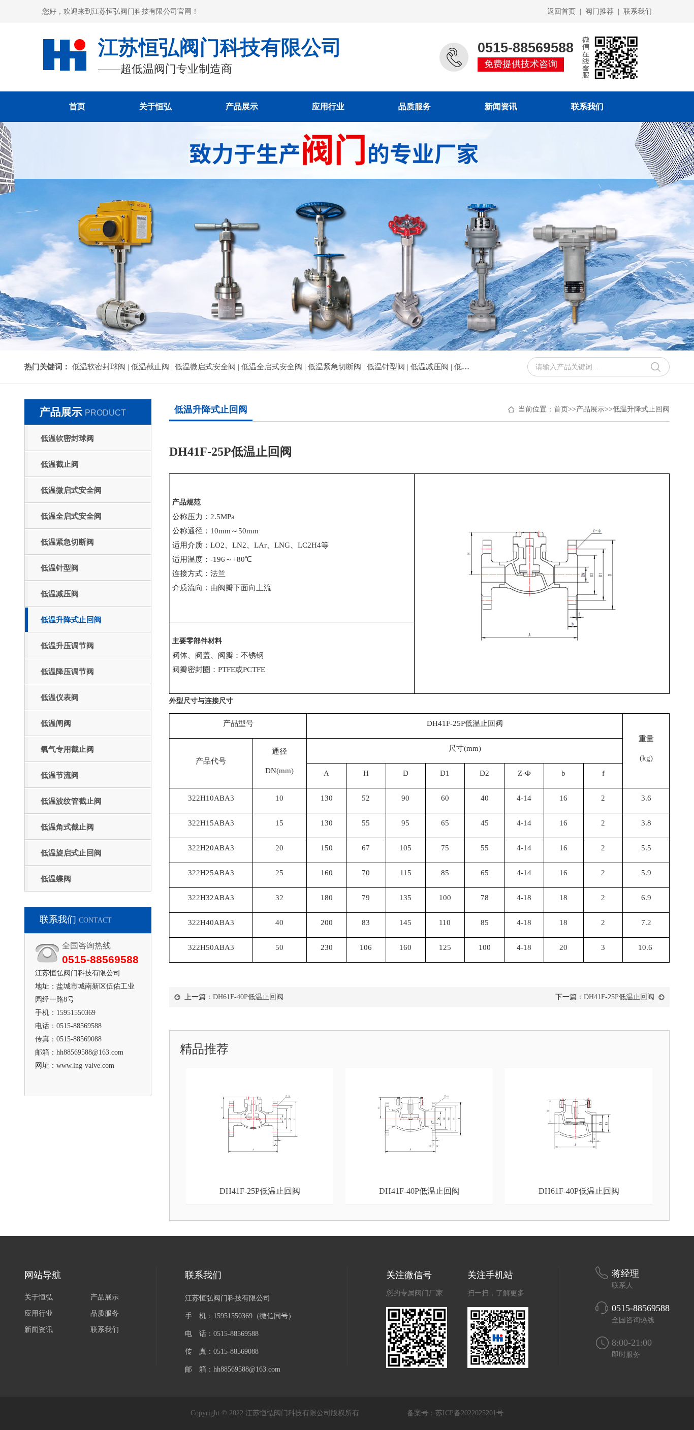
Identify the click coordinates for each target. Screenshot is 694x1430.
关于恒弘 (155, 106)
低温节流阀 (60, 775)
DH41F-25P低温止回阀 (619, 997)
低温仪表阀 (60, 697)
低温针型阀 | (389, 367)
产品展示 (242, 106)
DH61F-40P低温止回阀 (248, 997)
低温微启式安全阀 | (208, 367)
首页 (77, 106)
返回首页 (561, 11)
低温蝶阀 (56, 879)
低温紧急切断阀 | (337, 367)
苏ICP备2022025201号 (469, 1413)
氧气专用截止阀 (67, 749)
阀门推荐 (599, 11)
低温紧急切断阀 (67, 542)
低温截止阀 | (153, 367)
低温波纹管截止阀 (71, 801)
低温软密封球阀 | (101, 367)
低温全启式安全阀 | (274, 367)
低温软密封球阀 (67, 438)
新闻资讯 (501, 106)
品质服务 (414, 106)
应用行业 (328, 106)
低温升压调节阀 (67, 646)
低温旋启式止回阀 (71, 853)
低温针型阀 (60, 568)
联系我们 (637, 11)
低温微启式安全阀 (71, 490)
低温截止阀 (60, 464)
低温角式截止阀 (67, 827)
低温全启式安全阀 (71, 516)
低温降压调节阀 (67, 672)
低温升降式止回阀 (71, 620)
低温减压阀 (60, 594)
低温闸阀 (56, 723)
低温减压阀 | (432, 367)
